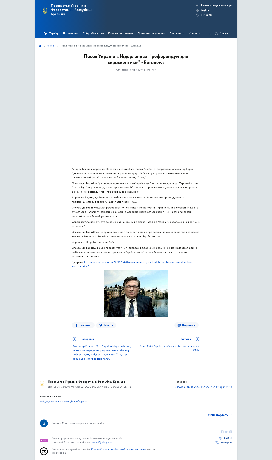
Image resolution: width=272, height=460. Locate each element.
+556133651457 (184, 387)
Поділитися (85, 325)
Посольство (70, 33)
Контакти (194, 33)
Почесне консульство (151, 33)
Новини (50, 46)
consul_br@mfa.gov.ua (75, 401)
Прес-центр (177, 33)
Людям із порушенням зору (216, 5)
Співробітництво (93, 33)
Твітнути (108, 325)
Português (206, 15)
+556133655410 (203, 387)
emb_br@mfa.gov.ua (50, 401)
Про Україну (51, 33)
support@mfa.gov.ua (101, 442)
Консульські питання (120, 33)
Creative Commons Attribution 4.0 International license (118, 449)
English (205, 10)
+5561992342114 (222, 387)
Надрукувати (189, 325)
